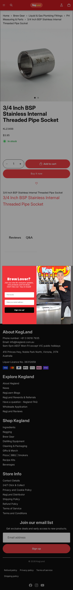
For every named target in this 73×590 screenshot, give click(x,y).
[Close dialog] (68, 268)
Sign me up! (19, 310)
